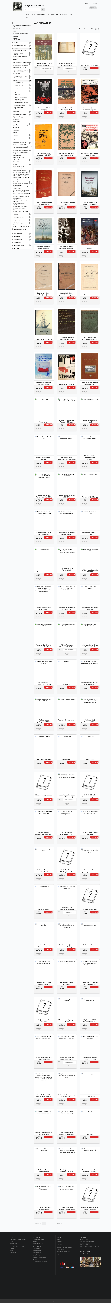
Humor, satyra (17, 155)
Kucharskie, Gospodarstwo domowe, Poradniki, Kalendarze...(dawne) (21, 58)
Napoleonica (18, 96)
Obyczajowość (18, 209)
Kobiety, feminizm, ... (19, 208)
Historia (16, 80)
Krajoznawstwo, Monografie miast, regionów (21, 63)
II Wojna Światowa (20, 105)
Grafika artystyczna (38, 1243)
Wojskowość (18, 88)
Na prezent (16, 248)
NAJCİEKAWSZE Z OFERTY (53, 14)
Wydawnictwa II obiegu (20, 67)
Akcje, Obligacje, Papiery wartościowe (42, 1246)
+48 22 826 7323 (85, 1251)
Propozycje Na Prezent (20, 50)
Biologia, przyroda (18, 217)
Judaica (16, 164)
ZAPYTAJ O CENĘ (46, 68)
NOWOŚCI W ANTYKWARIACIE (38, 14)
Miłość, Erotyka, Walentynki (21, 211)
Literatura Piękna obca (20, 144)
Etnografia (16, 119)
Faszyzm (17, 108)
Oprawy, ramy (17, 28)
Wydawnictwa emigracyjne (21, 65)
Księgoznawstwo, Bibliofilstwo (18, 53)
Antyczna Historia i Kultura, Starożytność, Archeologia (21, 76)
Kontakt (27, 17)
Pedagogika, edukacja (19, 118)
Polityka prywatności (62, 1254)
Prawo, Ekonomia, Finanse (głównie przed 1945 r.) (21, 70)
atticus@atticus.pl (84, 1253)
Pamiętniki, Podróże (19, 166)
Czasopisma (17, 73)
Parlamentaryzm (19, 99)
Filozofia (16, 111)
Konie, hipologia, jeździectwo (21, 223)
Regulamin (59, 1253)
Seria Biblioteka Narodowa (21, 150)
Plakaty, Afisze (17, 242)
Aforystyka (17, 139)
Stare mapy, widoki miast (20, 45)
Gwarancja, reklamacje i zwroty (64, 1247)
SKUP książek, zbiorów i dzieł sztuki (19, 1245)
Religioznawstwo (18, 124)
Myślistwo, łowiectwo (19, 220)
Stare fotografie (18, 233)
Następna (59, 1223)
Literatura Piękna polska (20, 142)
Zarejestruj (94, 3)
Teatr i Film (17, 160)
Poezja (16, 138)
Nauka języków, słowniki (20, 206)
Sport (15, 224)
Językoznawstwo (18, 204)
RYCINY (16, 42)
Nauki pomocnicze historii (22, 91)
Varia (15, 132)
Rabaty (71, 14)
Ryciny (35, 1241)
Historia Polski (19, 85)
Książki (16, 48)
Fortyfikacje (18, 94)
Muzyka (16, 214)
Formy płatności (61, 1249)
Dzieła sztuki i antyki (19, 245)
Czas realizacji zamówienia (63, 1251)
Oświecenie (18, 101)
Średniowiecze (19, 82)
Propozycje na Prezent (38, 1239)
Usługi (16, 38)
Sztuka (16, 135)
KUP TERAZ (95, 68)
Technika (16, 181)
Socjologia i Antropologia (20, 114)
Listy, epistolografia (19, 168)
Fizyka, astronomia (19, 179)
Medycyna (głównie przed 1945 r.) (22, 226)
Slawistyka (17, 121)
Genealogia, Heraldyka (21, 97)
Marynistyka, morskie (19, 203)
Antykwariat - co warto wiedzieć (22, 25)
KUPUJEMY (27, 14)
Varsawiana (17, 161)
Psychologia (17, 116)
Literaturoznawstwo (19, 157)
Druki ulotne (17, 236)
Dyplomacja (18, 92)
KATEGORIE (64, 14)
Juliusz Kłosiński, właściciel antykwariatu (20, 1246)
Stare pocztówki (18, 239)
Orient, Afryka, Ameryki (20, 170)
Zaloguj (87, 3)
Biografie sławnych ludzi (21, 102)
